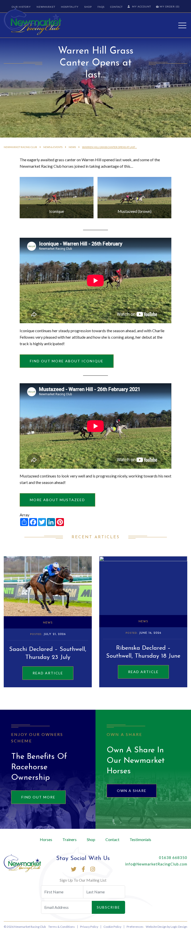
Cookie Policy (112, 927)
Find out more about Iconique (66, 361)
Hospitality (70, 6)
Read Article (48, 673)
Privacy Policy (89, 927)
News (48, 622)
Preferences (135, 927)
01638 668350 (173, 857)
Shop (88, 6)
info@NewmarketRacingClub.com (156, 864)
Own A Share (131, 790)
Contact (116, 6)
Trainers (69, 839)
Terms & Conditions (61, 927)
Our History (21, 6)
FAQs (100, 6)
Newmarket (46, 6)
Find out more (38, 797)
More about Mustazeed (57, 500)
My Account (141, 6)
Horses (46, 839)
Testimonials (140, 839)
